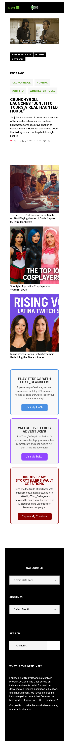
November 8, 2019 (25, 141)
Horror (39, 54)
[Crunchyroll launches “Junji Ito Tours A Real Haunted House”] (34, 31)
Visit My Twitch (34, 456)
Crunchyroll (21, 83)
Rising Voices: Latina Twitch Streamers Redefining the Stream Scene (32, 356)
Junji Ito (18, 91)
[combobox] (34, 580)
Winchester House (42, 91)
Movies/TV (17, 59)
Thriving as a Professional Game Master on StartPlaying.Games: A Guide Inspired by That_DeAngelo (33, 218)
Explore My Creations (34, 516)
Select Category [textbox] (23, 580)
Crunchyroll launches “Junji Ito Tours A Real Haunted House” (34, 105)
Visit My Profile (34, 407)
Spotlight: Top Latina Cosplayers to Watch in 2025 (30, 288)
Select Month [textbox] (21, 609)
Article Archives (21, 54)
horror (42, 83)
